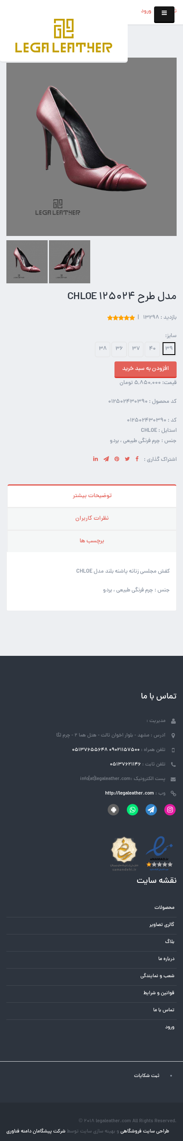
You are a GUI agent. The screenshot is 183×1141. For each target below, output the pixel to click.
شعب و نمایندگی (157, 976)
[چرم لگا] (64, 36)
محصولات (164, 908)
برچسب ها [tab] (92, 541)
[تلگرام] (151, 810)
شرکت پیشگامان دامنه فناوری (36, 1131)
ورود (146, 11)
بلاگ (169, 942)
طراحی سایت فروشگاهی (144, 1131)
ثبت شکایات (147, 1076)
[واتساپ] (132, 810)
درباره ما (166, 959)
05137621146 (125, 764)
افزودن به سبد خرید (145, 368)
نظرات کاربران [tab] (92, 518)
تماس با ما (163, 1010)
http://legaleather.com (129, 794)
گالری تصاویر (161, 925)
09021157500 (124, 750)
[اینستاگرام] (170, 810)
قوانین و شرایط (158, 993)
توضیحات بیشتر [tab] (92, 496)
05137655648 (90, 750)
